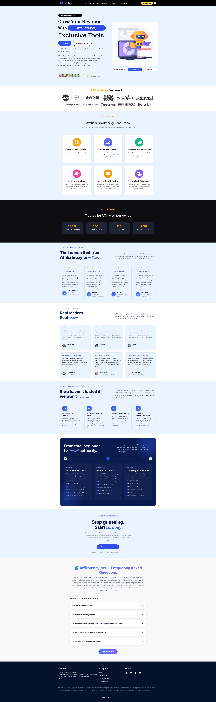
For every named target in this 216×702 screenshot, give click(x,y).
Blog (98, 3)
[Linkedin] (135, 673)
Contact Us (113, 3)
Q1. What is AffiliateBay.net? (82, 606)
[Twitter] (131, 673)
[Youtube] (139, 673)
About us (104, 3)
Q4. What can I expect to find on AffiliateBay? (89, 632)
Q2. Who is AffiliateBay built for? (84, 615)
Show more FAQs (108, 651)
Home (84, 3)
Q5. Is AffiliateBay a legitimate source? (86, 641)
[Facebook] (126, 673)
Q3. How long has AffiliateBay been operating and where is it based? (97, 623)
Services (91, 3)
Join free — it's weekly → (108, 547)
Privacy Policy (123, 3)
